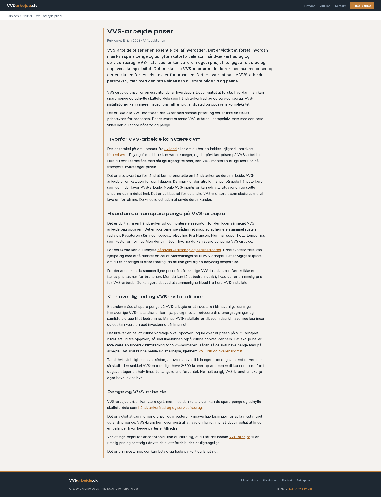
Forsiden (13, 16)
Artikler (325, 5)
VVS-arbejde (239, 437)
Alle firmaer (270, 480)
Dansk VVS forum (300, 488)
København (116, 155)
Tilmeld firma (362, 5)
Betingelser (304, 480)
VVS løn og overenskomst (220, 351)
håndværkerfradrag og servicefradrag (189, 250)
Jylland (170, 149)
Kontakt (340, 5)
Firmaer (309, 5)
